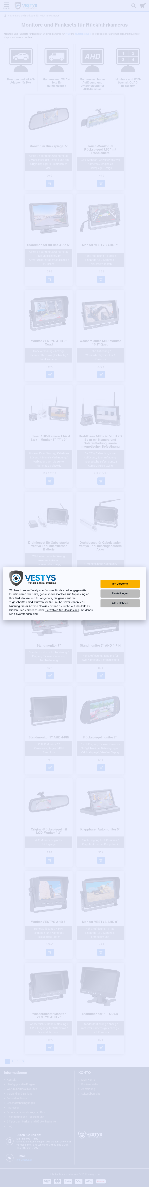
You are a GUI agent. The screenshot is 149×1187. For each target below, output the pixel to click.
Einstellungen (120, 593)
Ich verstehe (120, 583)
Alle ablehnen (120, 603)
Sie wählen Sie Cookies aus (62, 610)
